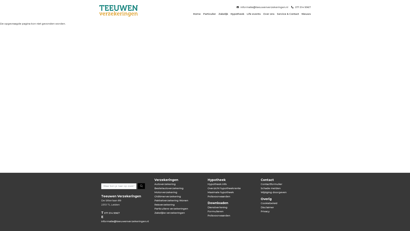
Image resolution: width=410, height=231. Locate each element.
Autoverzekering (165, 184)
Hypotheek (237, 13)
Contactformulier (271, 184)
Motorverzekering (165, 192)
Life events (254, 13)
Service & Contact (288, 13)
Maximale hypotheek (221, 192)
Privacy (265, 211)
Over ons (268, 13)
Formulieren (215, 211)
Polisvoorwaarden (219, 196)
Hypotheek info (217, 184)
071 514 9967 (303, 7)
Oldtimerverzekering (167, 196)
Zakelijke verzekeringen (169, 212)
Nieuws (306, 13)
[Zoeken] (141, 186)
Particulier (209, 13)
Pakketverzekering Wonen (171, 200)
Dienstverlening (217, 207)
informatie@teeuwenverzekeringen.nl (264, 7)
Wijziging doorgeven (274, 192)
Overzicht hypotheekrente (224, 188)
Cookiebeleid (269, 203)
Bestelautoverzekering (169, 188)
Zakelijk (223, 13)
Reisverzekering (164, 204)
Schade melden (271, 188)
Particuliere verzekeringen (171, 208)
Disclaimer (267, 207)
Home (197, 13)
